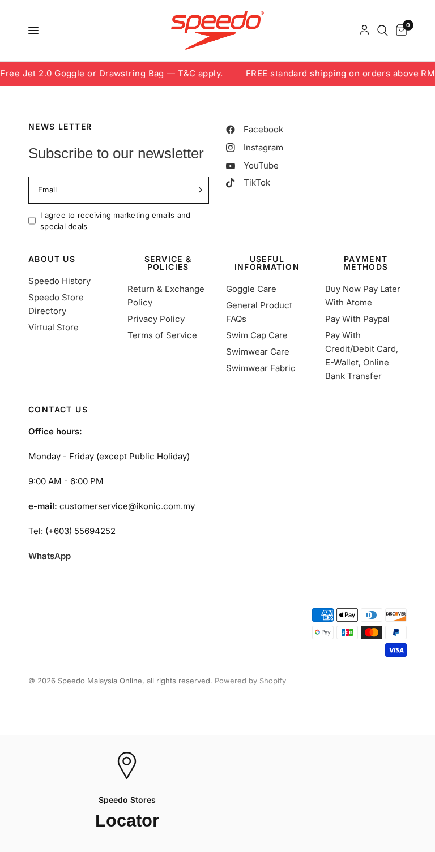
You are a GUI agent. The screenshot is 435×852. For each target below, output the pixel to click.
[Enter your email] (197, 190)
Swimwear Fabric (261, 368)
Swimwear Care (257, 351)
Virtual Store (53, 327)
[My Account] (364, 30)
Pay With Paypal (357, 318)
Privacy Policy (156, 318)
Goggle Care (251, 288)
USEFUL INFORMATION (267, 263)
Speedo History (59, 281)
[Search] (382, 30)
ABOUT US (51, 259)
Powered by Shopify (250, 680)
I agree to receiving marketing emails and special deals (115, 220)
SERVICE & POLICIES (168, 263)
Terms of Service (162, 335)
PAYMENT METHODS (366, 263)
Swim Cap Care (257, 335)
